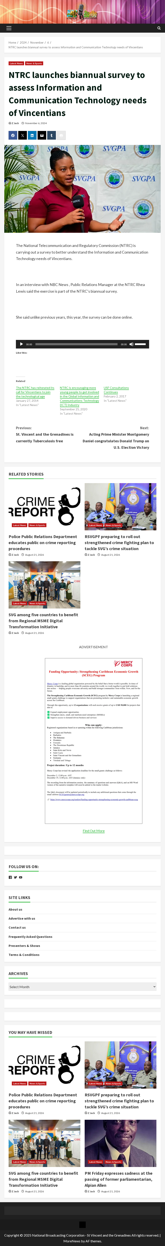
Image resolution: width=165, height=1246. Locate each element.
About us (15, 909)
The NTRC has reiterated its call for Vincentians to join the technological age (35, 392)
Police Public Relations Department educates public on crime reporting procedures (43, 542)
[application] (82, 344)
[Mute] (131, 344)
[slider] (141, 344)
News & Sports (34, 63)
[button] (9, 28)
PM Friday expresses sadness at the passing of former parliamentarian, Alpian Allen (119, 1179)
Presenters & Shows (24, 945)
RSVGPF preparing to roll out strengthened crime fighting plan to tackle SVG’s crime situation (119, 542)
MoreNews (71, 1241)
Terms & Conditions (24, 954)
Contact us (17, 927)
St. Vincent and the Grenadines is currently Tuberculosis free (44, 434)
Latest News (16, 63)
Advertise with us (22, 918)
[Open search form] (159, 28)
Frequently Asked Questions (30, 936)
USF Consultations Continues (116, 390)
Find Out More (94, 831)
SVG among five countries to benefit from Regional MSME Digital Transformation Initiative (43, 620)
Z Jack (15, 123)
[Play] (21, 344)
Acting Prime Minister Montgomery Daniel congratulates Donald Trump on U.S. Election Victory (116, 437)
